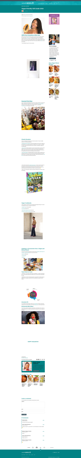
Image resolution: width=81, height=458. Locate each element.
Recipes (46, 3)
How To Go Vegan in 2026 (41, 3)
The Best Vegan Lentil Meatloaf (56, 74)
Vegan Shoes (41, 251)
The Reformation (24, 255)
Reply (43, 420)
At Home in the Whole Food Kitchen (26, 211)
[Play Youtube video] (33, 317)
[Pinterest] (55, 60)
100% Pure (28, 37)
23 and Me (35, 303)
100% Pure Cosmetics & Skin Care (31, 35)
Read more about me (52, 58)
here (41, 40)
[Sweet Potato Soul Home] (28, 3)
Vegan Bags (37, 251)
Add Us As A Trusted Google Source (27, 14)
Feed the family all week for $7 (40, 0)
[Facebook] (53, 60)
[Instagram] (50, 60)
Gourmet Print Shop (27, 101)
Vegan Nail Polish (27, 252)
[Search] (58, 3)
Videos (54, 3)
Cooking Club (55, 2)
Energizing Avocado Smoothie (41, 385)
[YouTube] (51, 60)
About (51, 2)
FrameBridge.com (24, 105)
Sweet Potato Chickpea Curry (51, 86)
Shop (57, 3)
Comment (23, 401)
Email (22, 411)
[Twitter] (54, 60)
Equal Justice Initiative (25, 152)
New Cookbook (51, 3)
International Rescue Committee (26, 143)
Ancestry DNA (36, 304)
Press (58, 2)
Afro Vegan (23, 208)
